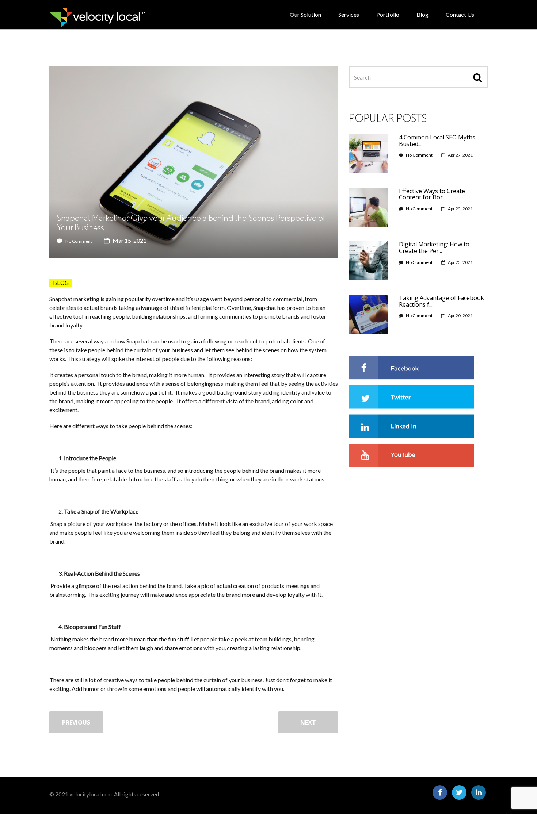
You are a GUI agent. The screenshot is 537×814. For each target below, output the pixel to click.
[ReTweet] (411, 395)
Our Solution (305, 14)
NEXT (308, 722)
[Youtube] (411, 454)
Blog (422, 14)
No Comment (78, 241)
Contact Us (460, 14)
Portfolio (387, 14)
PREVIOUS (76, 722)
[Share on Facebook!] (411, 366)
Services (348, 14)
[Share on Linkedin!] (411, 425)
